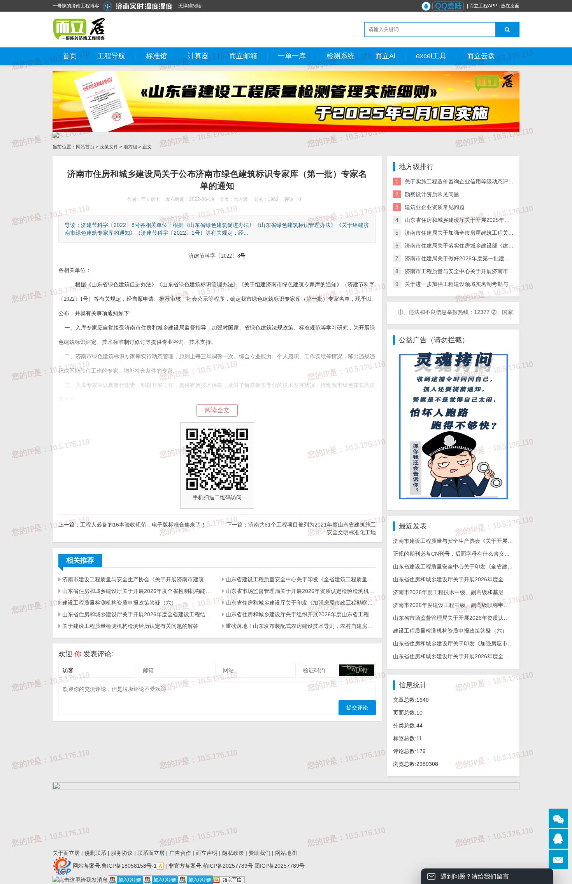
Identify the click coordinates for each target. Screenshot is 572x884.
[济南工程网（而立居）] (80, 29)
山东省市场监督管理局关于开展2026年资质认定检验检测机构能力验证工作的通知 (301, 591)
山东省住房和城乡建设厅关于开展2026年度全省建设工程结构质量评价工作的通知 (137, 614)
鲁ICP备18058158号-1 (129, 865)
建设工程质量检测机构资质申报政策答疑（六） (119, 603)
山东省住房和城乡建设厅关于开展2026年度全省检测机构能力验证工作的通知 (137, 591)
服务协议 (122, 853)
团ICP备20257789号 (279, 865)
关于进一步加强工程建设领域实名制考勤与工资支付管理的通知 (481, 284)
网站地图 (286, 853)
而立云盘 (481, 56)
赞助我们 (259, 853)
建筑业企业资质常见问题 (435, 207)
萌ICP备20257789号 (228, 865)
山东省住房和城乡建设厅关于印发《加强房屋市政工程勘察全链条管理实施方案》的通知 (301, 603)
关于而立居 (66, 853)
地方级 (130, 147)
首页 (70, 56)
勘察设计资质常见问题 (432, 194)
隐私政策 (233, 853)
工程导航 (111, 56)
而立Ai (385, 56)
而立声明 (207, 853)
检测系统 (340, 56)
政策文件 (109, 147)
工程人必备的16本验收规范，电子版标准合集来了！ (143, 524)
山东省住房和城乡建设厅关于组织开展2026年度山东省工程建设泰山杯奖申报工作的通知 (301, 614)
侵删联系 (95, 853)
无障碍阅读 (190, 6)
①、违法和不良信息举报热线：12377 (422, 312)
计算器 (198, 56)
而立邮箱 (243, 56)
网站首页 (85, 147)
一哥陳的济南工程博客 (76, 6)
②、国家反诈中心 (492, 312)
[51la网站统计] (160, 865)
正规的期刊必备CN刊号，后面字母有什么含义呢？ (454, 554)
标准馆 (156, 56)
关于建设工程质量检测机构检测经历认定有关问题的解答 (130, 626)
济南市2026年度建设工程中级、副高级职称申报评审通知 (462, 605)
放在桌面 (510, 6)
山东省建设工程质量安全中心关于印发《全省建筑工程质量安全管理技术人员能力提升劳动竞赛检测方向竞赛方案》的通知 (301, 579)
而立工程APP (483, 6)
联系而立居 (151, 853)
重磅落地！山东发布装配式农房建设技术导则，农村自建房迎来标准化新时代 (301, 626)
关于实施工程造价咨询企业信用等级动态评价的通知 (467, 181)
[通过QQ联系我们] (558, 839)
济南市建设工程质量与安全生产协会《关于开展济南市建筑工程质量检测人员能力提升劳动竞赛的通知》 (137, 579)
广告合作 (180, 853)
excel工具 (431, 56)
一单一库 (292, 56)
